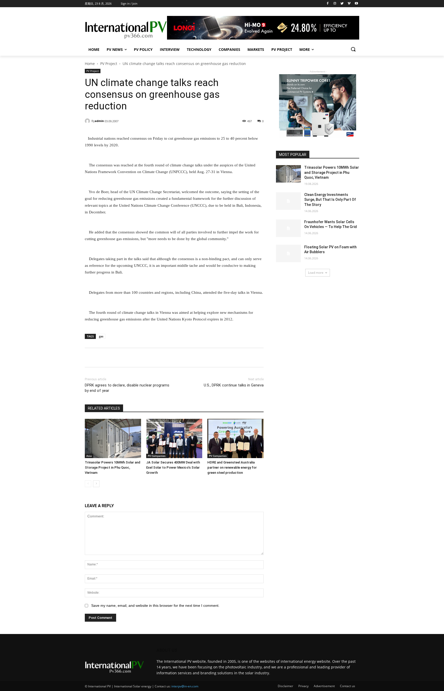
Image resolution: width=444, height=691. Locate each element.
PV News (115, 49)
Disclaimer (285, 686)
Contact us (347, 686)
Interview (170, 49)
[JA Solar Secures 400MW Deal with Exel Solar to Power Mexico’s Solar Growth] (174, 438)
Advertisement (324, 686)
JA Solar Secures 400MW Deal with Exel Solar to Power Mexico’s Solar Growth (173, 467)
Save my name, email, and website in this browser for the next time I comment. (155, 605)
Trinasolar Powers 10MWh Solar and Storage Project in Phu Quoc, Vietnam (112, 467)
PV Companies (156, 456)
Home (93, 49)
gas (101, 336)
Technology (199, 49)
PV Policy (143, 49)
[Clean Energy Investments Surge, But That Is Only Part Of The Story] (288, 201)
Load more (315, 272)
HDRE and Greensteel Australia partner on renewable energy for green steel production (232, 467)
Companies (229, 49)
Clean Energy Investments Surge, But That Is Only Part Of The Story (330, 200)
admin (99, 121)
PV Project (281, 49)
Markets (255, 49)
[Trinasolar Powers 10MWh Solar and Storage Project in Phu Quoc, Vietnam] (113, 438)
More (304, 49)
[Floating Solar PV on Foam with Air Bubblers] (288, 253)
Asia (89, 456)
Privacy (303, 686)
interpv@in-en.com (184, 686)
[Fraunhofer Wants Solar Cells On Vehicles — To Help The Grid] (288, 228)
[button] (353, 49)
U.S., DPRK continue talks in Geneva (234, 385)
